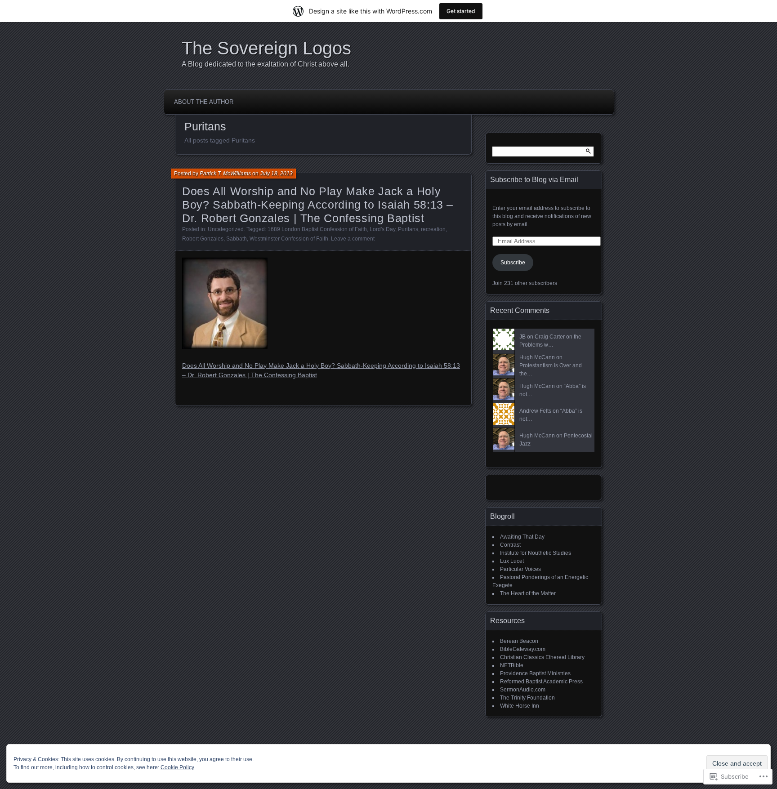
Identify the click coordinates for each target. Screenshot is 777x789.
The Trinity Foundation (527, 698)
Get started (461, 11)
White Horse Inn (519, 706)
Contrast (510, 545)
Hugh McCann (537, 357)
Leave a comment (353, 239)
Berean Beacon (519, 641)
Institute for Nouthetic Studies (535, 553)
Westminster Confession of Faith (289, 239)
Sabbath (236, 239)
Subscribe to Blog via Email (534, 179)
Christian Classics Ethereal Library (542, 657)
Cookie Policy (177, 767)
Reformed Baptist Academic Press (541, 681)
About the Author (203, 101)
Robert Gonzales (202, 239)
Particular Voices (520, 569)
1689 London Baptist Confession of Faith (317, 229)
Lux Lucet (512, 561)
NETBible (511, 665)
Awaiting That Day (522, 537)
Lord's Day (382, 229)
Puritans (408, 229)
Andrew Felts (535, 411)
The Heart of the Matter (528, 593)
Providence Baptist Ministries (535, 673)
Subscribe (512, 262)
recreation (433, 229)
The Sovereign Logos (266, 48)
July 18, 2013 (276, 173)
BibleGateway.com (522, 649)
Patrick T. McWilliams (225, 173)
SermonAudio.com (522, 689)
